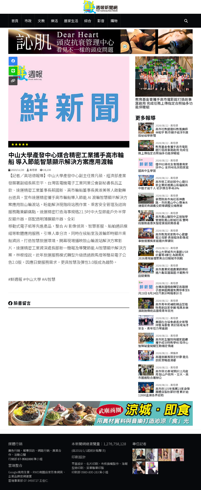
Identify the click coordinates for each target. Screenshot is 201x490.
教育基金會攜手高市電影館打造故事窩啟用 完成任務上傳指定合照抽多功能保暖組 (163, 150)
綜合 (87, 20)
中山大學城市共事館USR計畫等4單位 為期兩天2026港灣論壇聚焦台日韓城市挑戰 (163, 255)
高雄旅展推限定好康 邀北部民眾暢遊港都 (171, 358)
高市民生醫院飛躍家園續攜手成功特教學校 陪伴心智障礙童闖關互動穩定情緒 (163, 342)
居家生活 (71, 20)
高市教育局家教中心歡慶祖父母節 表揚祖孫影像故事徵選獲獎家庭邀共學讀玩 (163, 237)
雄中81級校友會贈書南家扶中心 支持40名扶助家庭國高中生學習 (162, 64)
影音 (100, 20)
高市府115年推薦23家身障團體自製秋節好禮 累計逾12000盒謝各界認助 (164, 392)
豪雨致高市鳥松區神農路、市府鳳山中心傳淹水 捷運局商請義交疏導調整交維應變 (163, 202)
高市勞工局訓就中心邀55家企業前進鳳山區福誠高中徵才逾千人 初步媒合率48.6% (163, 185)
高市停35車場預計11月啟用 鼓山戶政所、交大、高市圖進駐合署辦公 (163, 374)
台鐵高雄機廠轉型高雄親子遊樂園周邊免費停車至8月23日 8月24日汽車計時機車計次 (163, 290)
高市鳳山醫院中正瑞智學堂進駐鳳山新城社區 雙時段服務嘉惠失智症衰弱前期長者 (163, 219)
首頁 (14, 20)
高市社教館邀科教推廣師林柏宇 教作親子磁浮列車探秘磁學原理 (163, 132)
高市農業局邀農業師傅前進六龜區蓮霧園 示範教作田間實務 (163, 272)
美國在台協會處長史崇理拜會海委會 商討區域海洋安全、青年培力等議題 (163, 325)
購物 (114, 20)
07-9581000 (25, 459)
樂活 (54, 20)
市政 (28, 20)
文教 (41, 20)
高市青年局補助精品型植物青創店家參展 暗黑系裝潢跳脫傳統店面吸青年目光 (163, 307)
